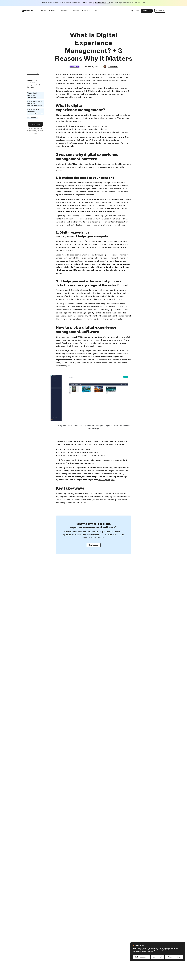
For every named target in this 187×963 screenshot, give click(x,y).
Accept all (157, 957)
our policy (150, 951)
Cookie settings (174, 957)
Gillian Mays (113, 67)
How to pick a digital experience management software (35, 112)
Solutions (52, 11)
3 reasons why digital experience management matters (34, 103)
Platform (42, 11)
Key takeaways (32, 118)
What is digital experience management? (32, 95)
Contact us (93, 545)
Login (137, 11)
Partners (75, 11)
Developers (64, 11)
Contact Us (160, 11)
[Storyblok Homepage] (27, 11)
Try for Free (147, 11)
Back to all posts (33, 74)
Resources (86, 11)
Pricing (96, 11)
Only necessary (141, 957)
